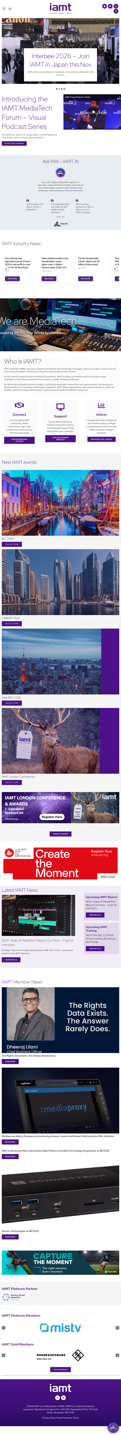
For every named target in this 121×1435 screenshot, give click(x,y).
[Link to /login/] (110, 6)
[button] (57, 80)
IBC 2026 (8, 530)
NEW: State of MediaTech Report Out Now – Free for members (37, 934)
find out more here (73, 182)
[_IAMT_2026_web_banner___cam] (60, 1243)
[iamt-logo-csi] (60, 4)
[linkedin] (10, 8)
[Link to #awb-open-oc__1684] (116, 11)
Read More (12, 270)
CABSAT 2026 (11, 610)
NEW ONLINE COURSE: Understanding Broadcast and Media (101, 930)
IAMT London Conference (18, 768)
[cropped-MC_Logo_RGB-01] (13, 1285)
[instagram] (4, 8)
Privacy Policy (49, 1425)
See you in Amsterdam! (60, 56)
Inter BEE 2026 (11, 689)
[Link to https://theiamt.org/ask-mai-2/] (104, 6)
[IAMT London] (60, 784)
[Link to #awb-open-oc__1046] (116, 6)
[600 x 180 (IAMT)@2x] (60, 838)
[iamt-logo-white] (60, 1392)
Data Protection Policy (68, 1425)
